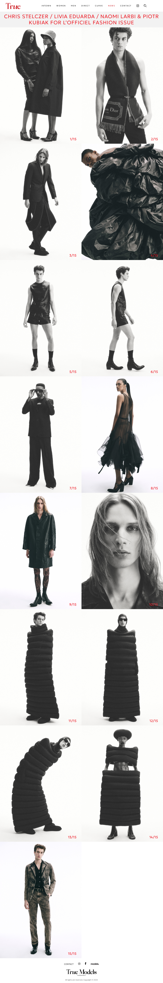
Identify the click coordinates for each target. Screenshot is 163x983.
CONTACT (125, 6)
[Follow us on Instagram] (137, 6)
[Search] (145, 6)
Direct (85, 6)
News (111, 6)
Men (73, 6)
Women (61, 6)
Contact (69, 964)
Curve (99, 6)
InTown (46, 6)
